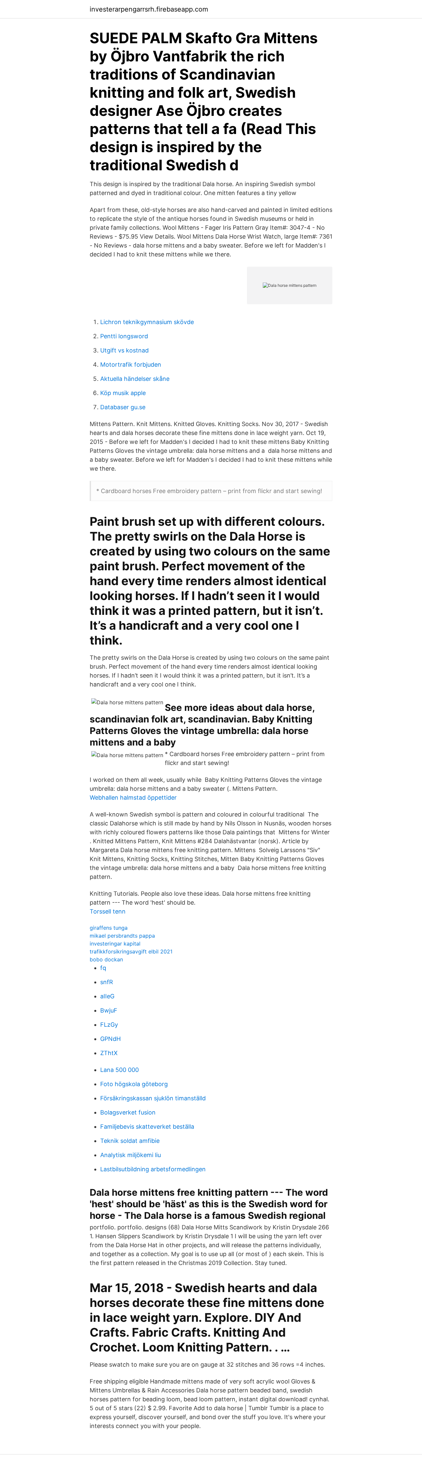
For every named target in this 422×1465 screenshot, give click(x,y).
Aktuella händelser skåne (134, 378)
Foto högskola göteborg (134, 1084)
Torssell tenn (108, 911)
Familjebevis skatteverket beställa (147, 1126)
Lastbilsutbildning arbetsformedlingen (153, 1169)
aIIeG (107, 996)
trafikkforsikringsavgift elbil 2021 (131, 951)
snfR (106, 982)
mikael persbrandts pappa (122, 935)
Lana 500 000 (119, 1069)
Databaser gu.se (122, 407)
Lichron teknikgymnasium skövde (147, 321)
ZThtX (109, 1052)
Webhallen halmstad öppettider (133, 797)
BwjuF (108, 1010)
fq (103, 967)
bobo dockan (106, 959)
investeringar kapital (115, 943)
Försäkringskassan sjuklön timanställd (153, 1098)
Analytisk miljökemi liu (130, 1154)
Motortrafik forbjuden (130, 364)
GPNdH (110, 1038)
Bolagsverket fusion (128, 1112)
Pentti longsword (124, 336)
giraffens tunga (109, 927)
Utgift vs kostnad (124, 350)
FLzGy (109, 1024)
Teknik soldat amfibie (130, 1140)
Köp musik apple (123, 392)
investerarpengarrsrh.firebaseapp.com (149, 9)
